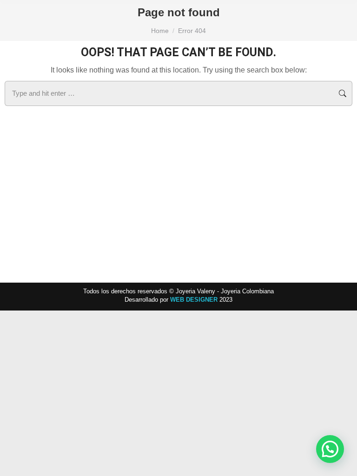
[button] (330, 449)
